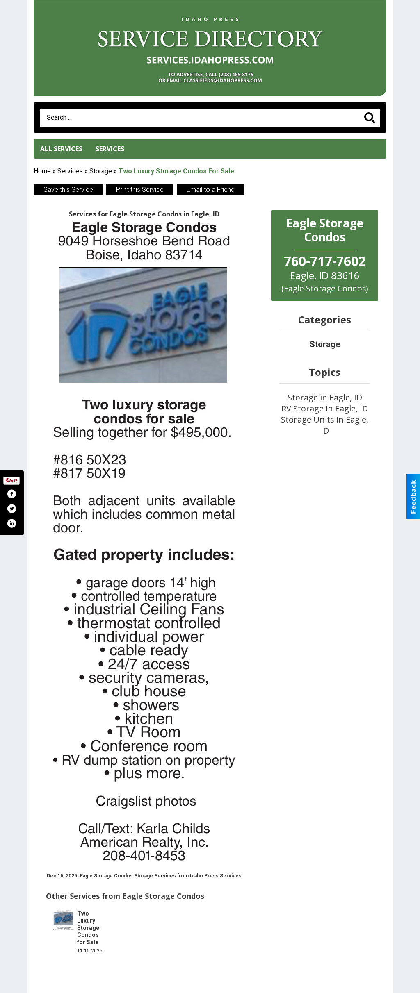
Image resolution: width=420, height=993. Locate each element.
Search (369, 118)
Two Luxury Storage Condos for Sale (88, 927)
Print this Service (140, 189)
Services (110, 148)
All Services (61, 148)
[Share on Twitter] (11, 508)
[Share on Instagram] (11, 523)
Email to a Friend (211, 189)
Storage (100, 171)
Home (42, 171)
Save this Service (68, 189)
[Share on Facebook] (11, 494)
